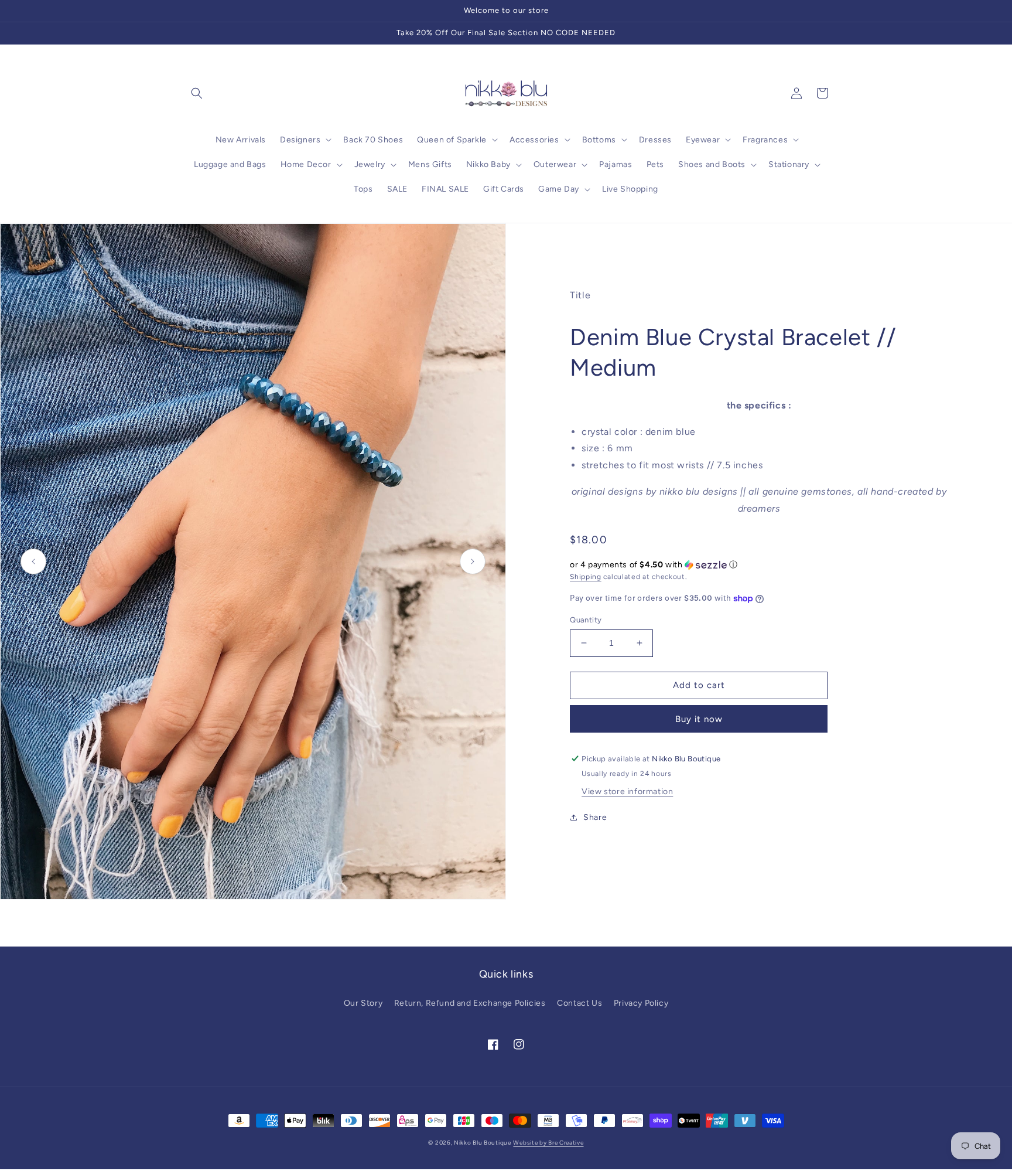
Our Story (363, 1003)
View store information (627, 791)
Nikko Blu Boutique (482, 1142)
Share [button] (595, 817)
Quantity (585, 619)
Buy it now (699, 719)
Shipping (585, 577)
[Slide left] (33, 561)
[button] (197, 93)
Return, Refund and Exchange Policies (470, 1003)
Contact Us (579, 1003)
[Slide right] (473, 561)
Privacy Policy (641, 1003)
